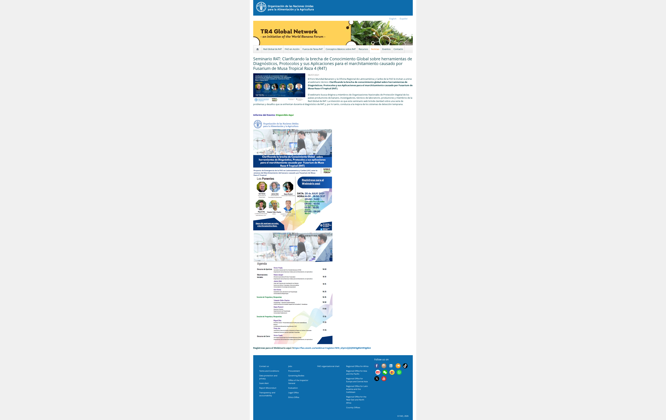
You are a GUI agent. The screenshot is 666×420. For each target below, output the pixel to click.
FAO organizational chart (328, 366)
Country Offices (353, 407)
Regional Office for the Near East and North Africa (356, 399)
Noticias (375, 49)
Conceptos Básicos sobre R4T (341, 49)
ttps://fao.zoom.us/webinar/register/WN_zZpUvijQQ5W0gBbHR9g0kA (332, 347)
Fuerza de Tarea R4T (312, 49)
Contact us (264, 366)
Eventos (386, 49)
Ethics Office (293, 397)
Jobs (290, 366)
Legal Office (293, 392)
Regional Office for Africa (357, 366)
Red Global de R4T (272, 49)
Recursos (363, 49)
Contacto (398, 49)
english (392, 18)
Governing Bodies (296, 375)
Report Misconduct (267, 388)
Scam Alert (264, 383)
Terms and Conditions (269, 371)
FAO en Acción (292, 49)
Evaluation (293, 388)
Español (403, 18)
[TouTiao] (377, 372)
